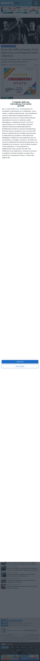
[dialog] (20, 330)
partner (17, 109)
